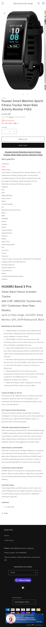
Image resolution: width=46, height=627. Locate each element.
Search (6, 535)
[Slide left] (18, 94)
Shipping (11, 117)
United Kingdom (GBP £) (22, 602)
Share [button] (6, 513)
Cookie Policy (9, 540)
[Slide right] (27, 94)
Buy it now (23, 145)
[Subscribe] (35, 572)
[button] (2, 3)
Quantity (4, 127)
